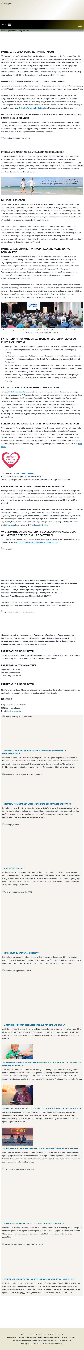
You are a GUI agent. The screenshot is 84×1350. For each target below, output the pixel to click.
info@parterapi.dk (10, 525)
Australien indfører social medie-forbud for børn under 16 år (34, 1025)
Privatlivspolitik (35, 525)
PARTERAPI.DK (28, 473)
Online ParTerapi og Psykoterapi (32, 108)
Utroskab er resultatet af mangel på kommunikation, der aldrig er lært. (39, 1279)
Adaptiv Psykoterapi (14, 868)
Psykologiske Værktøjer (17, 392)
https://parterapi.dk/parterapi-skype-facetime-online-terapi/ (36, 542)
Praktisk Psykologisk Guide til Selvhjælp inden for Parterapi (34, 1224)
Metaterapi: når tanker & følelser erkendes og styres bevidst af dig (37, 804)
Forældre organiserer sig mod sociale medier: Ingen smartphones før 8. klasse (42, 1108)
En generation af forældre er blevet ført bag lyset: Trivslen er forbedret (41, 1148)
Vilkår (46, 525)
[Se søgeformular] (80, 25)
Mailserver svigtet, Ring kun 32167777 (21, 953)
